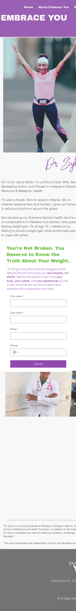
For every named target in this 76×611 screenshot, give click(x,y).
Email (14, 329)
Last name (17, 312)
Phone (13, 345)
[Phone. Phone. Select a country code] (16, 352)
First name (17, 296)
